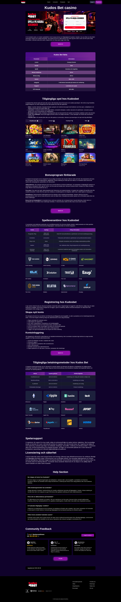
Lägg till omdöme (88, 535)
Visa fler (60, 558)
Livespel (51, 120)
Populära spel (33, 120)
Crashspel (68, 120)
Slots (86, 120)
